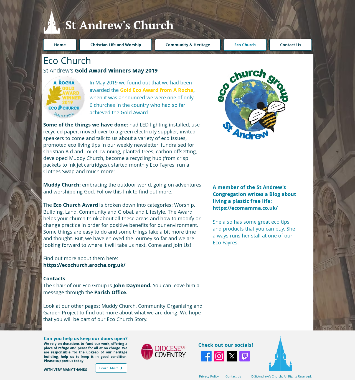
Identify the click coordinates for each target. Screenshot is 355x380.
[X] (232, 356)
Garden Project (60, 312)
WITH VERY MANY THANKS (65, 369)
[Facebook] (206, 356)
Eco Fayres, (163, 164)
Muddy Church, (119, 306)
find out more (155, 191)
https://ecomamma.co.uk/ (245, 208)
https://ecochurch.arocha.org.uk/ (85, 265)
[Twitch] (244, 356)
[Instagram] (219, 356)
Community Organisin (163, 306)
